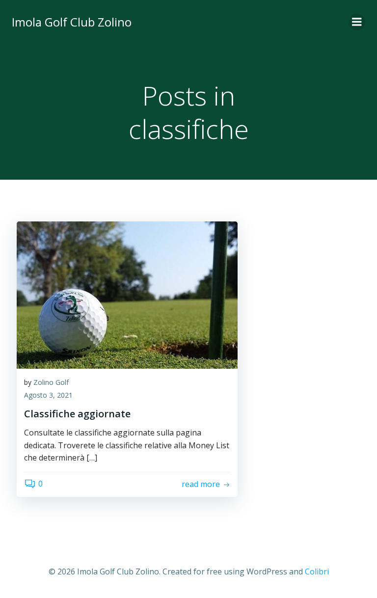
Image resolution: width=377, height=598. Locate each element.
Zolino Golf (51, 382)
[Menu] (357, 22)
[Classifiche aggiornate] (127, 294)
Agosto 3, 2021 (48, 395)
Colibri (317, 571)
